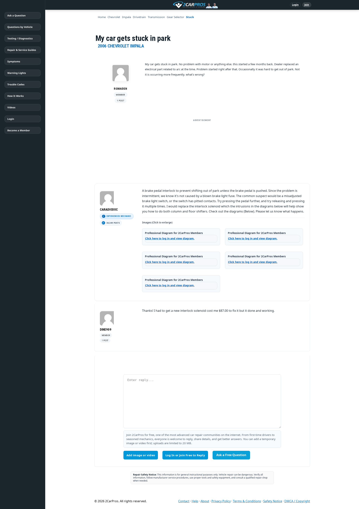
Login (295, 4)
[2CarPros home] (175, 5)
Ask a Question (16, 15)
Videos (11, 107)
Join (306, 4)
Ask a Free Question (231, 455)
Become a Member (18, 130)
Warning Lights (16, 73)
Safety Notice (272, 501)
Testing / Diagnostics (20, 38)
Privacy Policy (221, 501)
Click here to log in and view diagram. (169, 238)
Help (195, 501)
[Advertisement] (202, 149)
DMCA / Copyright (297, 501)
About (205, 501)
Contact (183, 501)
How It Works (15, 96)
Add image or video (140, 455)
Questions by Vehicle (20, 27)
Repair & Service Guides (21, 50)
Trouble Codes (15, 84)
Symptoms (13, 61)
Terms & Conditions (247, 501)
